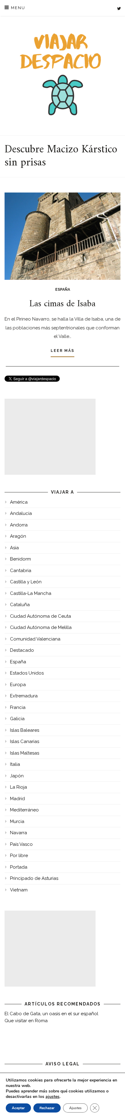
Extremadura (24, 696)
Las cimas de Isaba (62, 304)
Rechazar (47, 1108)
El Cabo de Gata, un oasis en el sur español (51, 1013)
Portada (18, 867)
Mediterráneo (24, 810)
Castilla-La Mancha (30, 593)
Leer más (62, 351)
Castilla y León (26, 582)
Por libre (19, 855)
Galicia (17, 718)
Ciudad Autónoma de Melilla (41, 627)
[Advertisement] (50, 437)
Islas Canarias (24, 741)
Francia (17, 707)
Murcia (17, 821)
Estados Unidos (27, 673)
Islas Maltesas (24, 753)
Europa (18, 684)
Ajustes (75, 1108)
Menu (17, 7)
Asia (14, 547)
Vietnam (19, 890)
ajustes (52, 1096)
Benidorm (20, 559)
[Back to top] (112, 1105)
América (19, 502)
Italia (15, 764)
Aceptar (18, 1108)
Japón (17, 776)
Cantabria (20, 570)
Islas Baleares (24, 730)
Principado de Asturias (34, 878)
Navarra (18, 832)
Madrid (17, 798)
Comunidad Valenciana (35, 639)
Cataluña (20, 604)
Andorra (19, 525)
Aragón (18, 536)
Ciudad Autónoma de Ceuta (40, 616)
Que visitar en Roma (26, 1020)
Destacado (22, 650)
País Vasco (21, 844)
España (62, 289)
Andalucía (21, 513)
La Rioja (18, 787)
